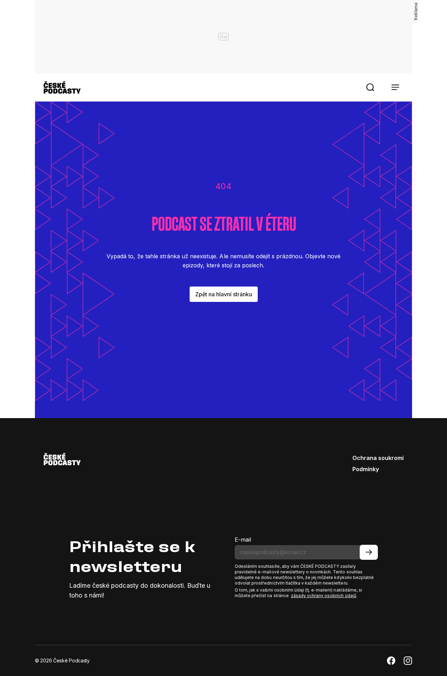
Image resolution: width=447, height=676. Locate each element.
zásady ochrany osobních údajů (323, 595)
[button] (370, 87)
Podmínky (365, 469)
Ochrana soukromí (378, 457)
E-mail (243, 539)
